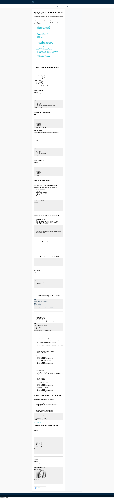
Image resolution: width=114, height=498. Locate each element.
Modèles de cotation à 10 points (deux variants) (43, 26)
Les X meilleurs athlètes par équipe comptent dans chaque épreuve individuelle (47, 51)
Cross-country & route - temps (43, 60)
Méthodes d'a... (38, 487)
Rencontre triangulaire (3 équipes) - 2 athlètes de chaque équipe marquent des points (48, 33)
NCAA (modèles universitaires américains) (42, 39)
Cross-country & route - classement (43, 57)
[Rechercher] (33, 7)
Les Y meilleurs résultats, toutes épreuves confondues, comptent (45, 52)
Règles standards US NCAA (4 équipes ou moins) (45, 41)
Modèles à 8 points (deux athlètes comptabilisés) (43, 27)
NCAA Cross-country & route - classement (44, 56)
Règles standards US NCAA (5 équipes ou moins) (45, 42)
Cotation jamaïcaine (39, 37)
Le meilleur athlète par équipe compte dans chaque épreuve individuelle (46, 50)
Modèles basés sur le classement (41, 55)
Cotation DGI (39, 36)
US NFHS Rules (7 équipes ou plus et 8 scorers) (45, 48)
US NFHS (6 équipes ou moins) (43, 46)
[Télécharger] (55, 246)
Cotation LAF (39, 38)
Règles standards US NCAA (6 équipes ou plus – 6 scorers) (47, 43)
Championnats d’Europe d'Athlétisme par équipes (43, 35)
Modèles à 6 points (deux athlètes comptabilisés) (43, 28)
